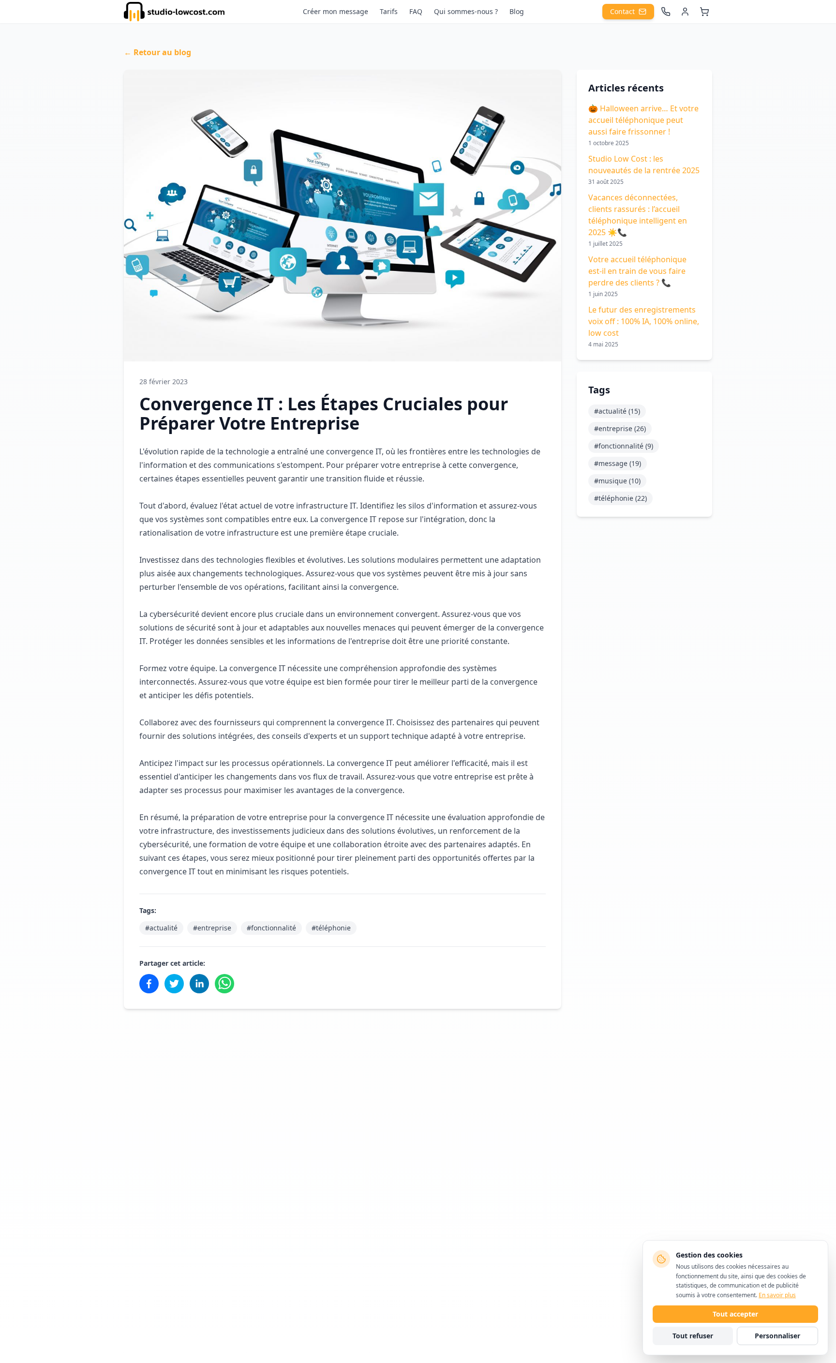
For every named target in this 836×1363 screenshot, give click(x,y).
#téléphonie (331, 927)
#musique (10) (617, 480)
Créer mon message (335, 11)
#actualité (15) (617, 411)
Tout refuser (692, 1335)
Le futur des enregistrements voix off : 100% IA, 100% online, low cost (643, 321)
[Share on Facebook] (149, 983)
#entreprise (212, 927)
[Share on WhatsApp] (224, 983)
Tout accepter (735, 1313)
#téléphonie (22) (620, 498)
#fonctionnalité (271, 927)
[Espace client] (685, 11)
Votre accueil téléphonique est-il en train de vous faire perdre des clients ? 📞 (637, 271)
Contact (622, 11)
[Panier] (704, 11)
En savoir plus (777, 1295)
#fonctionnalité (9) (623, 445)
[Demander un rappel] (665, 11)
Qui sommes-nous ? (466, 11)
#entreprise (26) (620, 428)
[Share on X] (174, 983)
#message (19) (617, 463)
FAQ (415, 11)
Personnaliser (777, 1335)
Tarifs (389, 11)
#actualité (161, 927)
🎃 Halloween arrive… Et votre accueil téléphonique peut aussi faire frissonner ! (643, 120)
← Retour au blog (157, 52)
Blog (516, 11)
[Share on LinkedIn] (199, 983)
